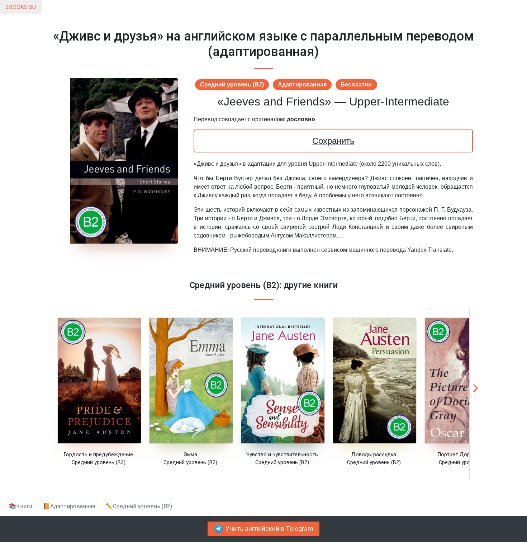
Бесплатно (356, 84)
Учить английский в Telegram (269, 528)
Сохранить (333, 141)
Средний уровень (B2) (232, 84)
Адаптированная (302, 84)
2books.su (21, 7)
